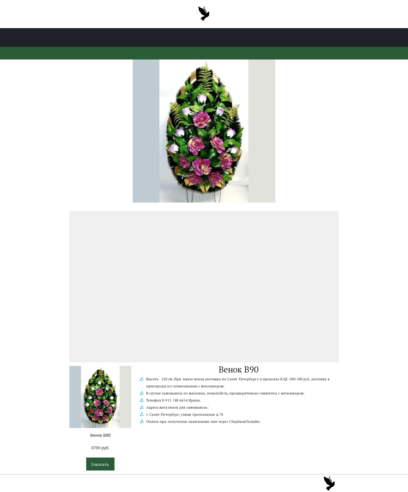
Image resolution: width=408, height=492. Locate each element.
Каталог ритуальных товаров (115, 37)
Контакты (288, 37)
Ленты (160, 37)
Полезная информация (200, 37)
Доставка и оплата (250, 37)
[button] (100, 464)
